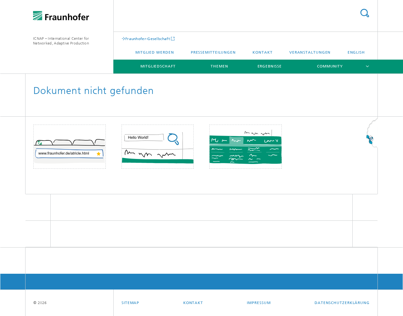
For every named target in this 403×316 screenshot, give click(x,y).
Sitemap (130, 303)
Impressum (258, 303)
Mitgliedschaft (158, 66)
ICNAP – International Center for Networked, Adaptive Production (61, 40)
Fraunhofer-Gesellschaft (147, 39)
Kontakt (262, 52)
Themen (219, 66)
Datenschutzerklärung (342, 303)
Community (330, 66)
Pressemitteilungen (213, 52)
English (356, 52)
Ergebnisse (270, 66)
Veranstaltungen (310, 52)
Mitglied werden (154, 52)
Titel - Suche (365, 13)
